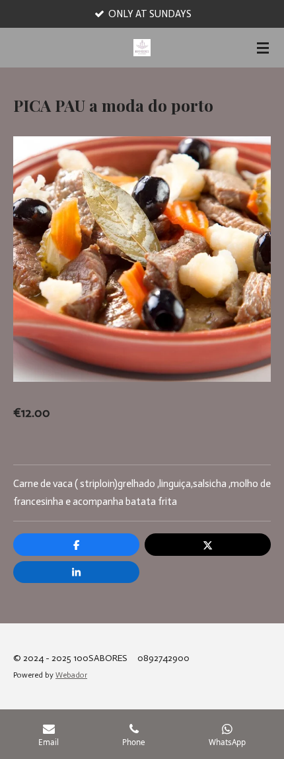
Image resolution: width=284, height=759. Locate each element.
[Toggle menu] (262, 47)
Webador (71, 675)
